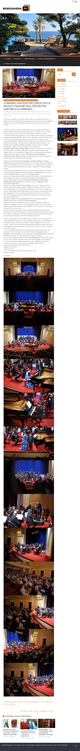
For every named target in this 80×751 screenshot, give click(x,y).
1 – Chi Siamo (7, 59)
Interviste (59, 96)
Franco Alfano (46, 111)
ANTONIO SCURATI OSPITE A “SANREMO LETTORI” (37, 711)
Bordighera (60, 86)
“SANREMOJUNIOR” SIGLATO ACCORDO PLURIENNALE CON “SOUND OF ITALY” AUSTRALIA (26, 703)
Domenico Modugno (31, 111)
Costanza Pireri (23, 111)
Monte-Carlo (60, 98)
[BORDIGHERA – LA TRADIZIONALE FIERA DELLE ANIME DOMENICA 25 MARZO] (46, 720)
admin (16, 111)
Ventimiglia (60, 106)
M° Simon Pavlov (27, 113)
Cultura (12, 100)
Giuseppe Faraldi (7, 113)
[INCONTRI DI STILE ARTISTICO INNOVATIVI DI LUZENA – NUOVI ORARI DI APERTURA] (11, 720)
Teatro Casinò (34, 100)
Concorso (59, 89)
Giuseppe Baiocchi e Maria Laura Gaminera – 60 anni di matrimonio (28, 733)
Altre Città (6, 100)
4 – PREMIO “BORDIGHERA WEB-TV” (46, 59)
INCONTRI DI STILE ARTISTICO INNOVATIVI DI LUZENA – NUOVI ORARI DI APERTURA (11, 732)
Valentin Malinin (7, 115)
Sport (28, 100)
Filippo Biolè (40, 111)
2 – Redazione (17, 59)
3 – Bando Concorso (29, 59)
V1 (57, 103)
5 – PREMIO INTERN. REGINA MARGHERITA (14, 63)
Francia (59, 94)
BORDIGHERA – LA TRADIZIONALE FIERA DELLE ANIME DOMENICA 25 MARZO (46, 732)
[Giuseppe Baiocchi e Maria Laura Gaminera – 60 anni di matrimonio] (28, 720)
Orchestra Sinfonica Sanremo (38, 113)
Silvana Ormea (48, 113)
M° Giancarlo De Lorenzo (17, 113)
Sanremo (23, 100)
